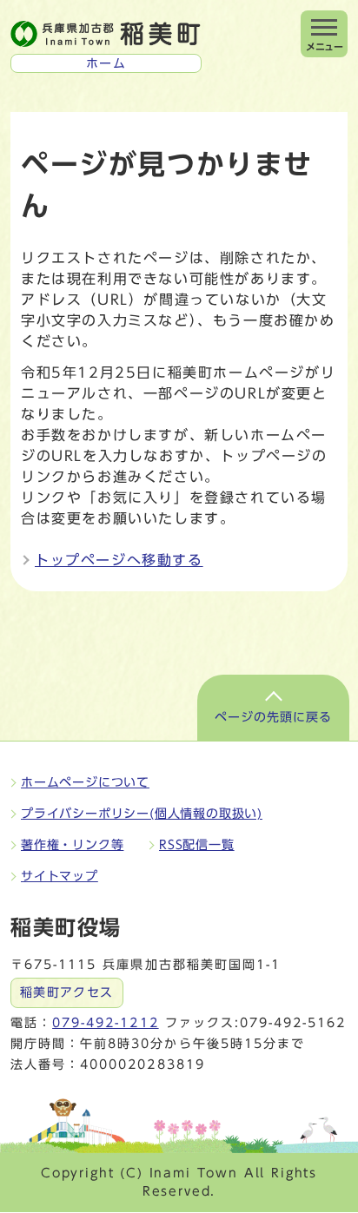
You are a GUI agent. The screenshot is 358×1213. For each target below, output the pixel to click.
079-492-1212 (105, 1023)
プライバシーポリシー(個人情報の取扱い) (141, 814)
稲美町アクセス (67, 992)
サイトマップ (59, 876)
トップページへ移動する (119, 560)
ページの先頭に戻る (273, 717)
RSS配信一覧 (197, 845)
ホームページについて (85, 782)
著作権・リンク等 (72, 845)
